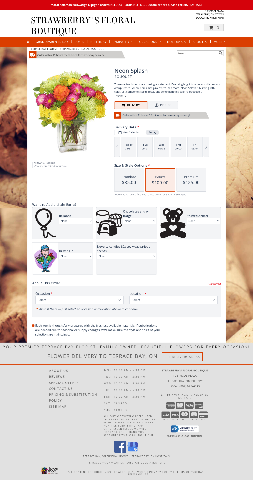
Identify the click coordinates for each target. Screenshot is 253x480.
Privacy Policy (160, 472)
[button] (214, 27)
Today (152, 132)
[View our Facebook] (120, 451)
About (198, 42)
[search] (221, 53)
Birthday (98, 42)
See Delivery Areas (182, 357)
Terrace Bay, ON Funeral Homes (106, 456)
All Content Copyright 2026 (90, 472)
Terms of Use (138, 474)
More (218, 42)
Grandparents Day (52, 42)
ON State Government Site (146, 462)
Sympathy (121, 42)
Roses (79, 42)
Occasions (148, 42)
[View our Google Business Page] (133, 451)
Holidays (175, 42)
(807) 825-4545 (214, 17)
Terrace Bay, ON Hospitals (151, 456)
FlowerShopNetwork (129, 472)
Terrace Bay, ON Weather (106, 462)
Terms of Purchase (191, 472)
